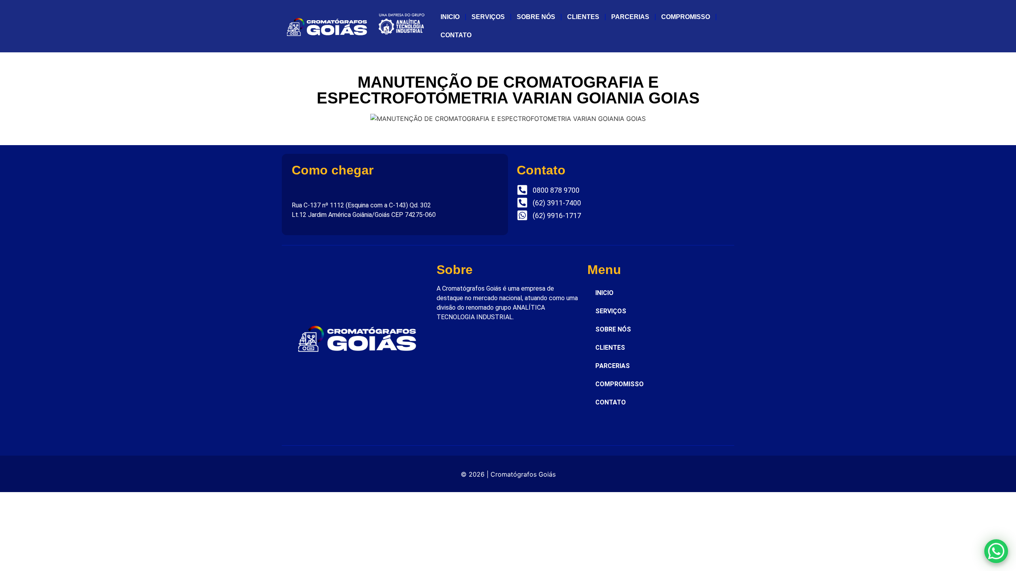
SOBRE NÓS (536, 16)
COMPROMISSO (685, 16)
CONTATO (456, 35)
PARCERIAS (630, 16)
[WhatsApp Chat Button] (996, 551)
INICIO (450, 16)
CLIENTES (583, 16)
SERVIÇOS (488, 16)
